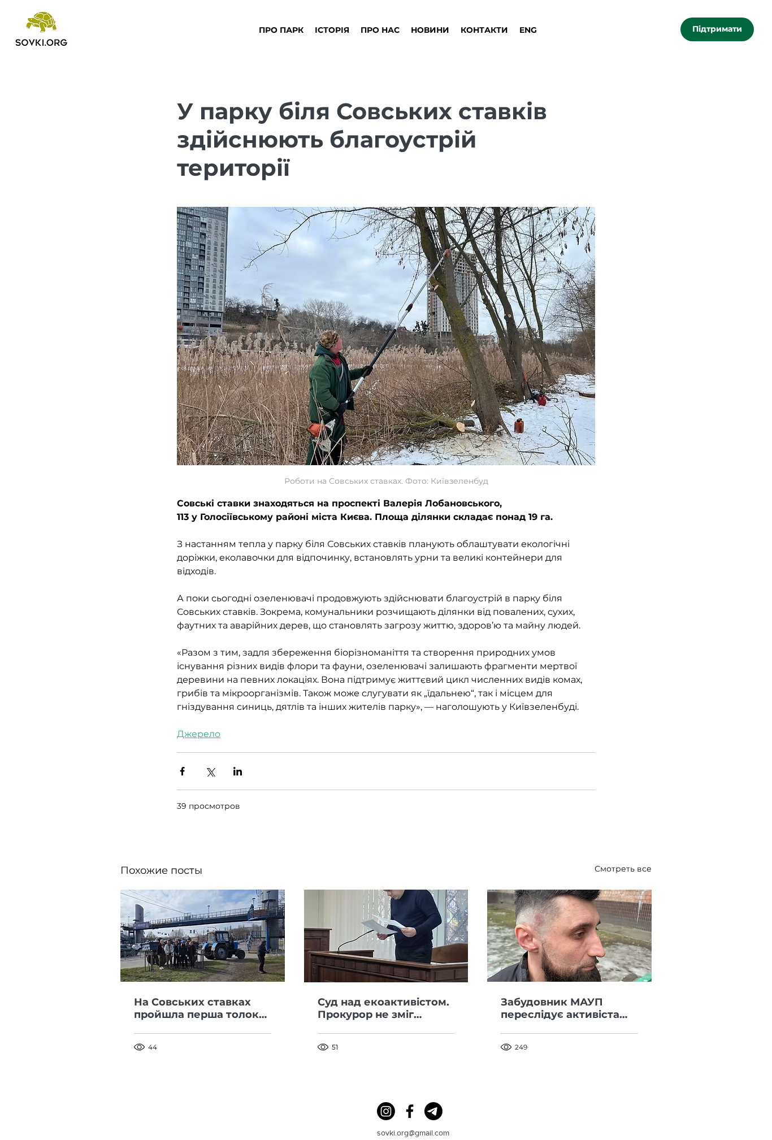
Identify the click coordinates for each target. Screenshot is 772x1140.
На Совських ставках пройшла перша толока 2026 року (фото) (199, 1008)
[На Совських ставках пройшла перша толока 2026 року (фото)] (202, 936)
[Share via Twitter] (210, 771)
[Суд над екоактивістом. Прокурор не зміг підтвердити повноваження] (386, 936)
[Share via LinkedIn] (237, 771)
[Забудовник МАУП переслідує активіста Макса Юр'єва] (569, 936)
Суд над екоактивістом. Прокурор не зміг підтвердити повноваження (383, 1008)
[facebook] (410, 1111)
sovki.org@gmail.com (413, 1132)
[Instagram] (386, 1111)
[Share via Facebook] (182, 771)
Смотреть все (623, 869)
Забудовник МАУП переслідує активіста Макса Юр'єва (560, 1008)
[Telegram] (433, 1111)
